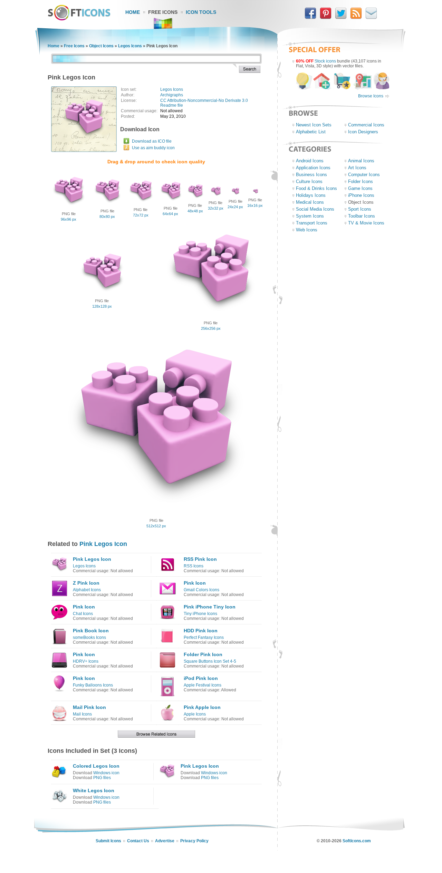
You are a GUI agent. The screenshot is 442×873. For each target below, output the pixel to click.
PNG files (102, 777)
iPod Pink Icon (201, 678)
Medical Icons (310, 202)
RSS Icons (193, 566)
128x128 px (102, 306)
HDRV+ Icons (85, 661)
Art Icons (357, 167)
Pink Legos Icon (103, 543)
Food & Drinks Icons (316, 188)
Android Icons (310, 160)
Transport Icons (311, 223)
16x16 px (255, 205)
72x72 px (140, 215)
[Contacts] (371, 17)
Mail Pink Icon (89, 707)
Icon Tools (201, 12)
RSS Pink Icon (200, 559)
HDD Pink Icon (201, 630)
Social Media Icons (315, 209)
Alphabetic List (311, 131)
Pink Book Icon (91, 630)
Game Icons (360, 188)
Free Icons (162, 12)
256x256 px (211, 328)
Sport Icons (359, 209)
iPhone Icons (361, 195)
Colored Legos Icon (96, 766)
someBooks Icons (89, 637)
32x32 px (215, 208)
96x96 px (68, 219)
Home (132, 12)
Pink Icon (195, 583)
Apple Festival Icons (202, 685)
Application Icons (313, 167)
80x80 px (107, 216)
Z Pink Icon (86, 583)
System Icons (310, 216)
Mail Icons (82, 714)
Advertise (164, 840)
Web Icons (306, 229)
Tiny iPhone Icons (200, 613)
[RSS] (356, 17)
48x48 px (195, 211)
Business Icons (311, 174)
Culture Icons (309, 181)
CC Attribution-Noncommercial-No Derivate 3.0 (204, 100)
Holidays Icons (311, 195)
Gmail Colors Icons (201, 589)
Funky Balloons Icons (93, 685)
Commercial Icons (366, 124)
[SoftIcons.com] (79, 19)
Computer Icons (364, 174)
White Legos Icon (93, 790)
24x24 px (235, 207)
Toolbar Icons (361, 216)
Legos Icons (130, 46)
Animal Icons (361, 160)
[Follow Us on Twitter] (341, 17)
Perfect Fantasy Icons (204, 637)
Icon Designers (363, 131)
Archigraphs (171, 95)
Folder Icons (360, 181)
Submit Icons (108, 840)
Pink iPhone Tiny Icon (210, 607)
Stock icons (325, 61)
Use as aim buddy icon (153, 147)
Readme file (171, 105)
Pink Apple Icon (202, 707)
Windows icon (106, 772)
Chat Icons (83, 613)
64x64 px (170, 214)
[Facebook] (310, 17)
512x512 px (156, 526)
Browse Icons (370, 96)
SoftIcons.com (357, 840)
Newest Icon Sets (314, 124)
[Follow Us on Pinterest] (326, 17)
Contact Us (138, 840)
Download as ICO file (152, 141)
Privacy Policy (194, 840)
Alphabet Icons (87, 589)
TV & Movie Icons (366, 223)
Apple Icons (195, 714)
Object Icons (101, 46)
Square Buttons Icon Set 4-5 (210, 661)
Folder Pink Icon (203, 654)
